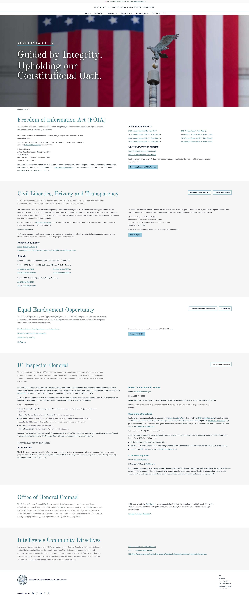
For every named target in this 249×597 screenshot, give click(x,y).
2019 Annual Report (188, 138)
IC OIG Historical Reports (221, 364)
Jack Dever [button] (150, 504)
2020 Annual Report (188, 134)
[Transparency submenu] (131, 13)
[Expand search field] (164, 13)
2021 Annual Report (188, 131)
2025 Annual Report (136, 131)
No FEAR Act (222, 578)
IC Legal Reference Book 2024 (139, 514)
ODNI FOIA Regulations (63, 167)
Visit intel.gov (135, 235)
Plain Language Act (224, 581)
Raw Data (152, 131)
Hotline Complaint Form (176, 418)
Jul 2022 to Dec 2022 (61, 269)
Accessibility (225, 309)
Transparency (126, 14)
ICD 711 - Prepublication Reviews (140, 550)
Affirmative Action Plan (26, 338)
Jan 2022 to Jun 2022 (61, 273)
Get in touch (156, 14)
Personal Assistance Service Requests (31, 333)
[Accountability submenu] (147, 13)
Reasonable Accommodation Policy (203, 309)
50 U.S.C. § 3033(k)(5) (216, 421)
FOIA (220, 576)
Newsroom (111, 14)
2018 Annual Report (188, 142)
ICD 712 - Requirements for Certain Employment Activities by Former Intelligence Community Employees (167, 554)
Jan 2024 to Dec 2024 (25, 269)
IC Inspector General (225, 583)
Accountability (141, 14)
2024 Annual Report (136, 134)
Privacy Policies (223, 589)
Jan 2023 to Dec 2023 (25, 273)
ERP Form (144, 449)
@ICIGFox (149, 464)
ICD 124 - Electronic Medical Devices (142, 547)
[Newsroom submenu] (116, 13)
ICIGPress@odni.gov (141, 460)
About (87, 14)
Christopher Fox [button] (23, 393)
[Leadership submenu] (103, 13)
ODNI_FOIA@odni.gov (32, 145)
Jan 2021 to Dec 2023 (25, 285)
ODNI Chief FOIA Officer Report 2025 (142, 155)
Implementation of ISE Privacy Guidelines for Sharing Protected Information (45, 250)
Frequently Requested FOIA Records (143, 167)
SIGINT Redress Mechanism (199, 192)
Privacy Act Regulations (26, 247)
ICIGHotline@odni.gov (142, 392)
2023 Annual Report (136, 138)
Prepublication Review (225, 586)
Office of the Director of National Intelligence (124, 7)
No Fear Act (21, 342)
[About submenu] (90, 13)
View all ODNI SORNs (222, 192)
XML (146, 131)
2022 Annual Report (136, 142)
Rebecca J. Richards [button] (43, 222)
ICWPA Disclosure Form (145, 426)
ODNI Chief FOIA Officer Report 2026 (142, 151)
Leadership (98, 14)
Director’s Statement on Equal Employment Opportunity (38, 329)
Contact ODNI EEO (136, 334)
